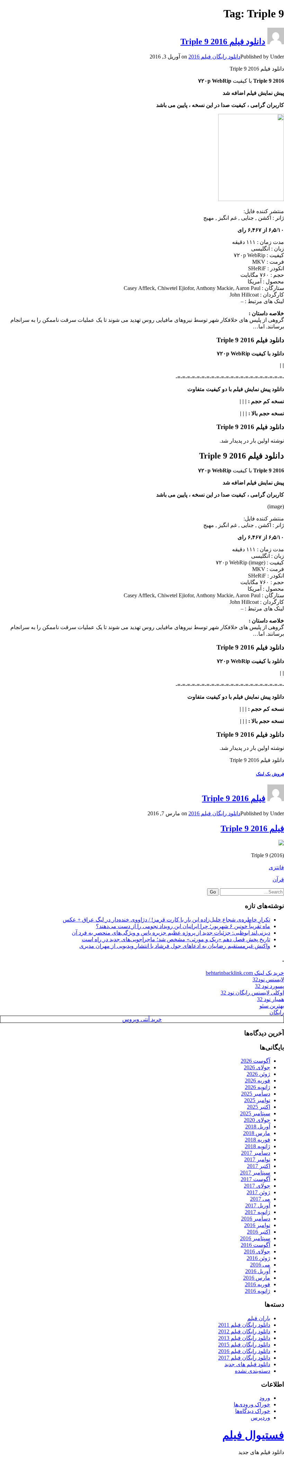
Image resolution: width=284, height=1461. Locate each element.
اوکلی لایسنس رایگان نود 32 (252, 993)
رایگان (276, 1012)
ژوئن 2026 (258, 1074)
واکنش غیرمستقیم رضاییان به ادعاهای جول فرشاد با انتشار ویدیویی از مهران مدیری (174, 946)
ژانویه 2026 (257, 1087)
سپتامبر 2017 (255, 1173)
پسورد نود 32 (269, 986)
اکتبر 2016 (258, 1232)
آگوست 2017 (255, 1179)
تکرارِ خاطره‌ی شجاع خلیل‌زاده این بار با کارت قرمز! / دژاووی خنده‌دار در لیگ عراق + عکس (166, 920)
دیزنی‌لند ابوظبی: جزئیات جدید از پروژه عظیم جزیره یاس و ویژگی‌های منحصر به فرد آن (171, 933)
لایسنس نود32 (268, 979)
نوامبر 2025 (257, 1100)
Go (213, 892)
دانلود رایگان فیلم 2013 (244, 1338)
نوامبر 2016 (257, 1225)
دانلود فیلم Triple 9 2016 (222, 41)
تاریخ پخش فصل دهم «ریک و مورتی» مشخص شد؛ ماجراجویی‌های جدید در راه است (176, 939)
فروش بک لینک (270, 774)
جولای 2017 (257, 1186)
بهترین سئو (271, 1006)
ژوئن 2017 (258, 1192)
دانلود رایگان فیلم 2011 (244, 1325)
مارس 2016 (256, 1278)
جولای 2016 (257, 1251)
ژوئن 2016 (258, 1258)
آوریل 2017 (257, 1205)
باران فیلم (258, 1318)
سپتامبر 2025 (255, 1113)
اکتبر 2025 (258, 1107)
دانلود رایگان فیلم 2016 (214, 57)
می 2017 (260, 1199)
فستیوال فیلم (253, 1435)
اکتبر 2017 (258, 1166)
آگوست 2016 (255, 1245)
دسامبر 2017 (255, 1153)
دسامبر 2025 (255, 1094)
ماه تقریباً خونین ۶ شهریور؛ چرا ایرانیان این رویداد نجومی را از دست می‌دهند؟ (183, 926)
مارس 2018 (256, 1133)
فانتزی (276, 867)
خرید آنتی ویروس (142, 1019)
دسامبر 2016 (255, 1219)
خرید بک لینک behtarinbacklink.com (245, 973)
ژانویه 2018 (257, 1146)
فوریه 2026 (257, 1080)
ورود (264, 1398)
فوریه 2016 (257, 1284)
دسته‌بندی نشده (252, 1371)
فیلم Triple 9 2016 (233, 798)
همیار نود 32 (270, 999)
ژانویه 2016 (257, 1291)
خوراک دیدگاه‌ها (252, 1411)
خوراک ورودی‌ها (252, 1404)
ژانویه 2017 (257, 1212)
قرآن (278, 879)
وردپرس (260, 1418)
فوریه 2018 (257, 1140)
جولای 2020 (257, 1120)
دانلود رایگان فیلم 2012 (244, 1331)
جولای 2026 (257, 1067)
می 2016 (260, 1265)
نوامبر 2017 (257, 1159)
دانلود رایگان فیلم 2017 (244, 1358)
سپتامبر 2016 (255, 1238)
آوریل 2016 (257, 1271)
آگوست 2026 (255, 1061)
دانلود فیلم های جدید (247, 1364)
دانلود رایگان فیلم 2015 (244, 1344)
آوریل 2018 (257, 1126)
